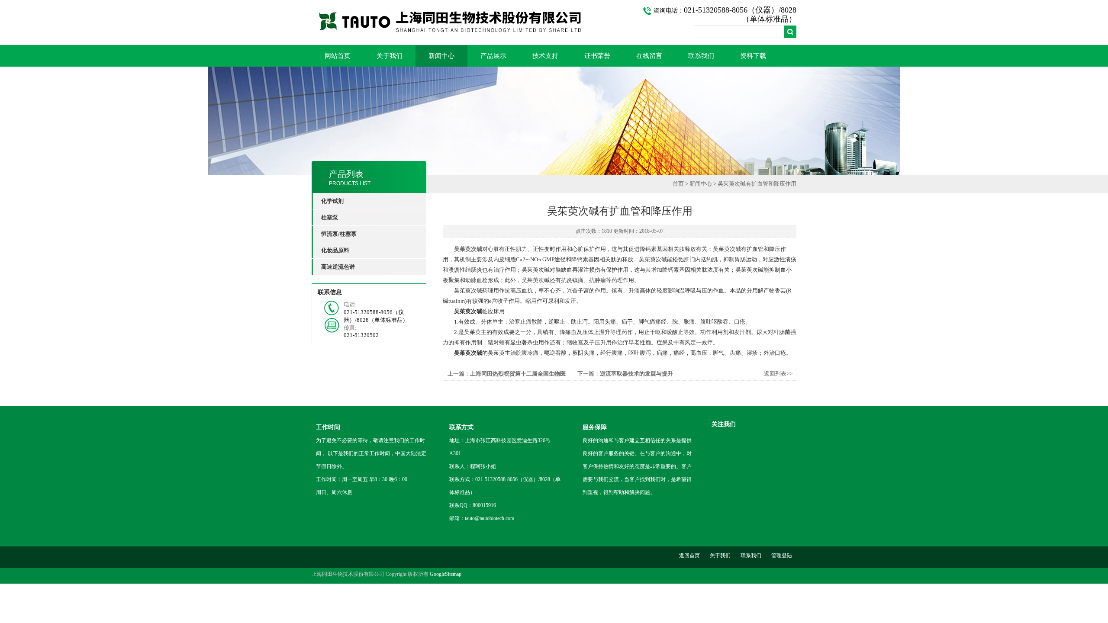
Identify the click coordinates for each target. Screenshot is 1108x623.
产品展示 (493, 55)
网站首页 (338, 55)
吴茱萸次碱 (468, 249)
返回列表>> (778, 373)
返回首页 (689, 555)
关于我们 (390, 55)
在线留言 (649, 55)
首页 (678, 183)
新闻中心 (441, 55)
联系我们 (701, 55)
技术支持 (545, 55)
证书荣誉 (597, 55)
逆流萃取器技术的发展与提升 (636, 373)
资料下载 (753, 55)
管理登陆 (781, 555)
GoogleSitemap (445, 574)
